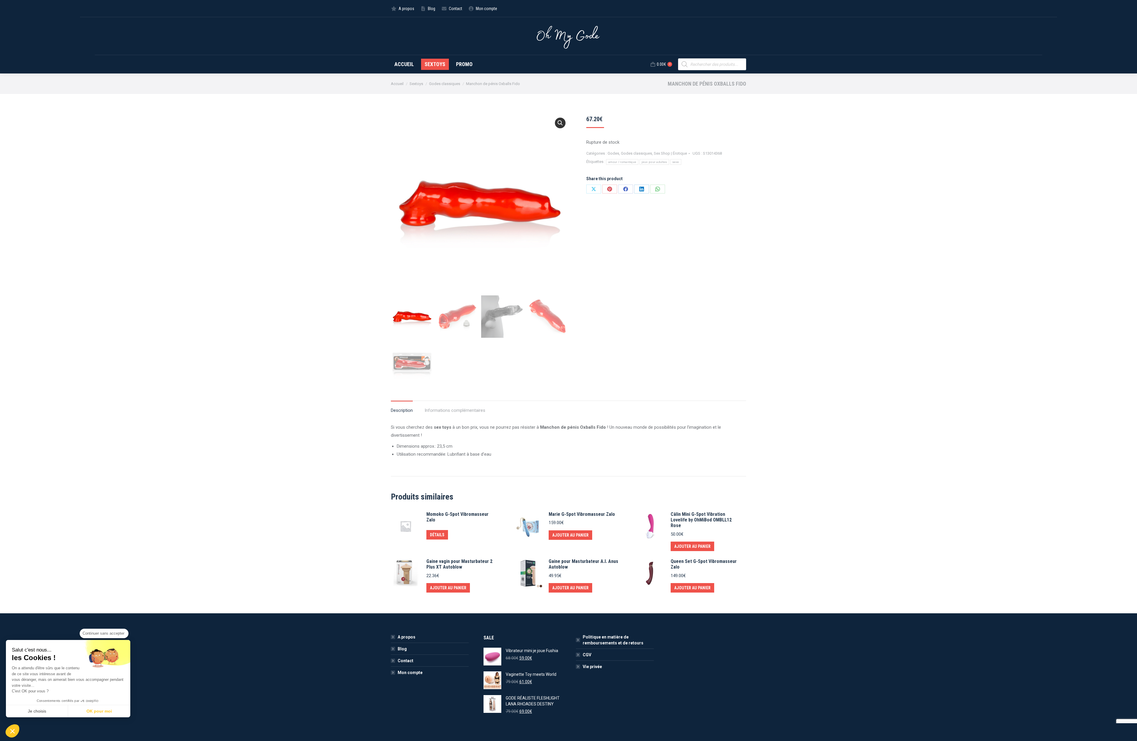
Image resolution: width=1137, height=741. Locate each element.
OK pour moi (99, 711)
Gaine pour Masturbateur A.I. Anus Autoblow (583, 564)
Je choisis (37, 711)
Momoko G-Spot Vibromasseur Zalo (457, 517)
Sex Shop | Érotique (670, 153)
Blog (402, 648)
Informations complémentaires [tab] (455, 410)
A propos (406, 637)
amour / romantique (622, 162)
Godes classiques (636, 153)
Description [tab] (402, 410)
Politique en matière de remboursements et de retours (613, 640)
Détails (437, 534)
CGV (587, 654)
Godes (613, 153)
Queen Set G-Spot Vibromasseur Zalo (704, 564)
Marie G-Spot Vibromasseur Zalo (582, 514)
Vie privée (592, 666)
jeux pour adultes (654, 162)
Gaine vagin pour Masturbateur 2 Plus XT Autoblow (459, 564)
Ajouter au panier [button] (570, 535)
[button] (560, 123)
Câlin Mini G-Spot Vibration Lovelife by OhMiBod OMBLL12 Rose (701, 519)
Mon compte (410, 672)
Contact (405, 660)
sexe (675, 162)
